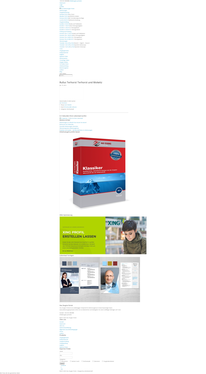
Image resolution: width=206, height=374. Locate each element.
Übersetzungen (63, 41)
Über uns (62, 326)
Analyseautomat (64, 52)
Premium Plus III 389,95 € (66, 39)
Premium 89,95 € (64, 18)
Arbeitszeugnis (63, 10)
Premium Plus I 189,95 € (66, 35)
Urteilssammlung (64, 66)
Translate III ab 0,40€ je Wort (67, 47)
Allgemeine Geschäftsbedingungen (68, 329)
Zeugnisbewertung (64, 12)
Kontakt (62, 322)
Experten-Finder (64, 56)
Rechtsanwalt (87, 361)
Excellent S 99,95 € (64, 24)
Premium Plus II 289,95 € (66, 37)
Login (61, 5)
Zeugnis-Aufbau (64, 62)
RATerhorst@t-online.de (70, 107)
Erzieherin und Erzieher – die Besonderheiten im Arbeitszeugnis (76, 130)
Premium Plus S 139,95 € (66, 33)
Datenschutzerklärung (65, 327)
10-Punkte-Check (64, 64)
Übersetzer (97, 361)
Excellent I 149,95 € (65, 26)
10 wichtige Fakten (64, 60)
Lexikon (62, 70)
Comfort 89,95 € (64, 20)
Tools (61, 48)
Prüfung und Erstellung (65, 31)
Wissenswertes (63, 58)
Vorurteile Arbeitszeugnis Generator (69, 126)
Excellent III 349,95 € (65, 29)
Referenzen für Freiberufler (67, 124)
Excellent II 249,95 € (65, 27)
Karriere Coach (76, 361)
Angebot (62, 54)
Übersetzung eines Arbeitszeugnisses (69, 128)
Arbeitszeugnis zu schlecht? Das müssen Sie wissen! (73, 122)
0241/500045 (68, 105)
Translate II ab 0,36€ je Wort (67, 45)
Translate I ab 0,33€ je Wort (67, 43)
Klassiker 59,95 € (64, 16)
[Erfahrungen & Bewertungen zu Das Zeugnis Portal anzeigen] (192, 373)
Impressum (62, 3)
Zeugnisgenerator (64, 50)
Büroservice (65, 361)
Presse (61, 331)
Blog (61, 71)
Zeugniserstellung (64, 22)
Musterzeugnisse (64, 68)
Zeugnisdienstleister (109, 361)
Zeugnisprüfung (64, 343)
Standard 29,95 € (64, 14)
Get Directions (63, 103)
